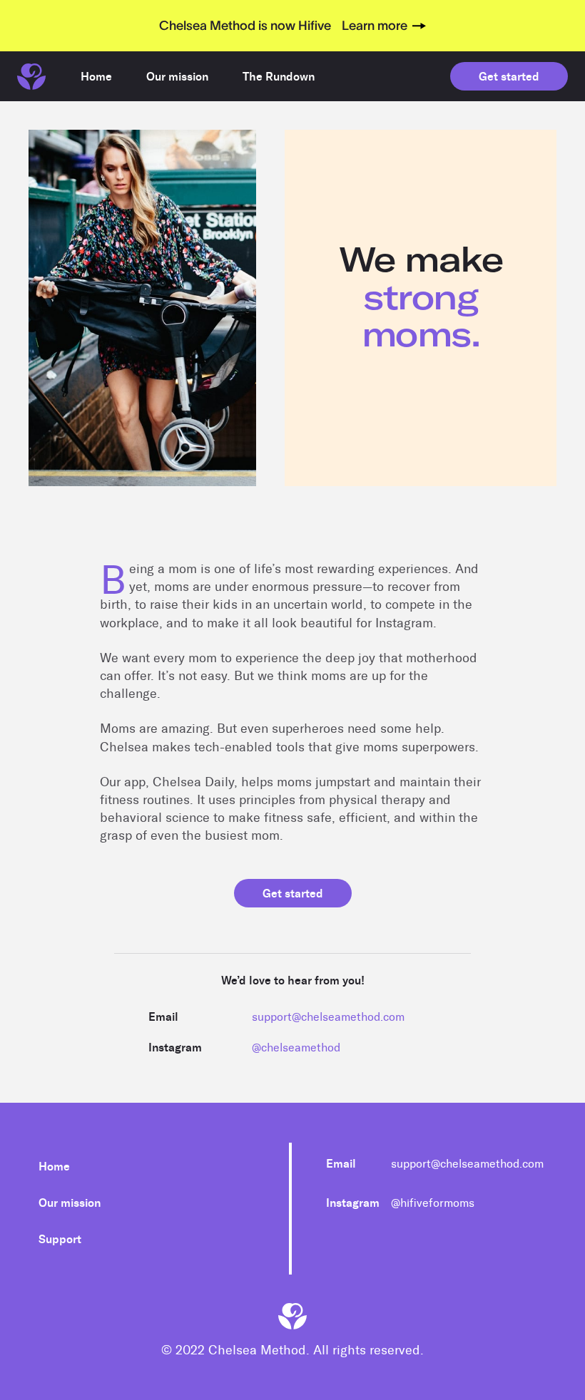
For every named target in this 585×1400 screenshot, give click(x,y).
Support (60, 1239)
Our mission (70, 1203)
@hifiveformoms (432, 1203)
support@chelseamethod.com (328, 1017)
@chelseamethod (296, 1047)
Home (54, 1166)
